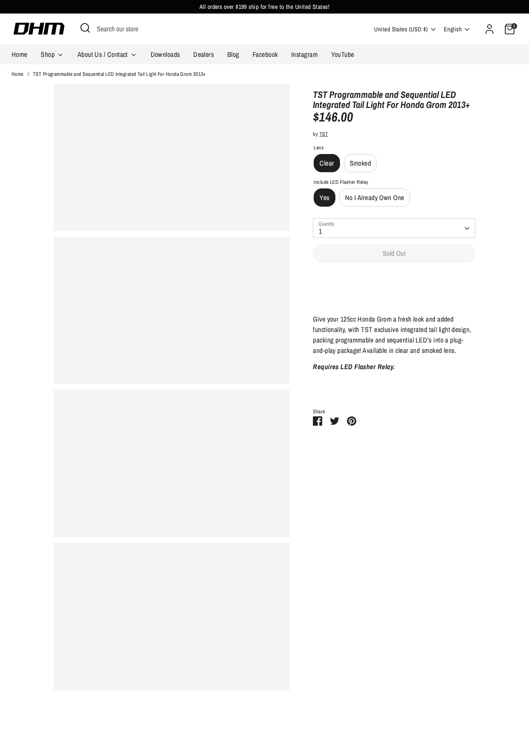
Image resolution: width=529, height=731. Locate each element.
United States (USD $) (401, 29)
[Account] (489, 29)
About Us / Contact (103, 54)
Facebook (265, 54)
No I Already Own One (374, 197)
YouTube (342, 54)
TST (323, 133)
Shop (48, 54)
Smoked (360, 163)
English (453, 29)
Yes (324, 197)
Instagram (304, 54)
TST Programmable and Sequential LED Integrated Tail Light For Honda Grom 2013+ (119, 73)
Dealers (203, 54)
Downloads (165, 54)
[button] (394, 277)
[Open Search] (85, 28)
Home (19, 54)
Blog (233, 54)
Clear (326, 163)
